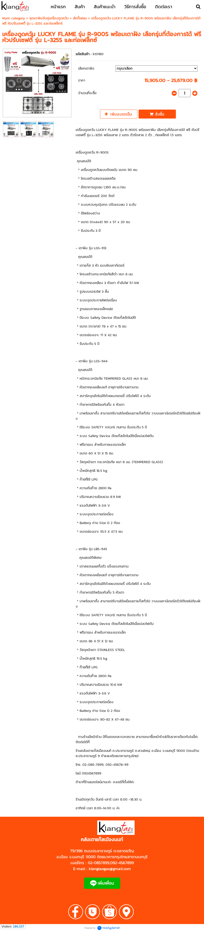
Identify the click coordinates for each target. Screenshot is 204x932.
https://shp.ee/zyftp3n (83, 834)
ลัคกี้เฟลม (80, 18)
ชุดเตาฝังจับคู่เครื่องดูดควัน (48, 18)
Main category (13, 18)
